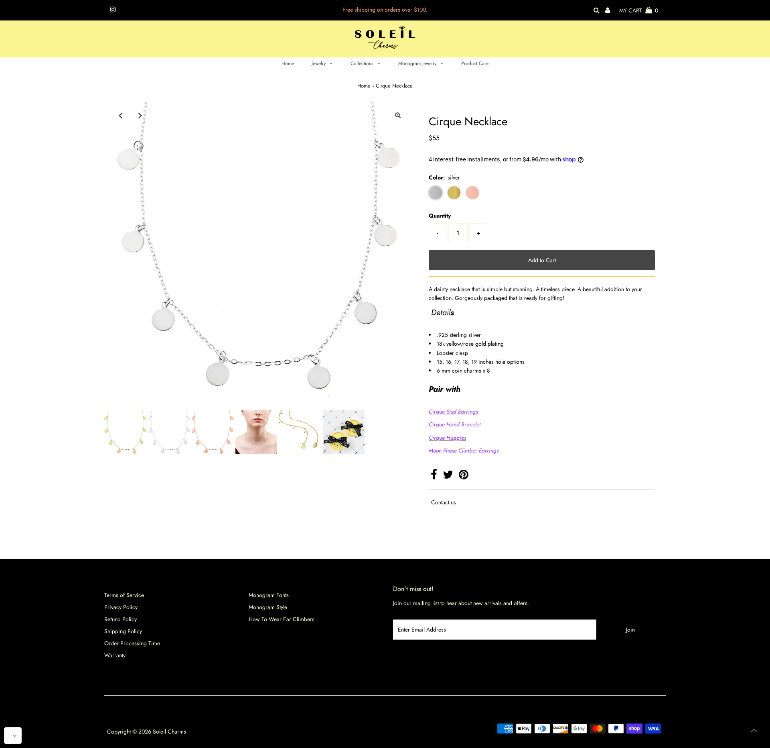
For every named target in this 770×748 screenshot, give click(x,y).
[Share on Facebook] (434, 477)
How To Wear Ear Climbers (281, 619)
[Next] (140, 115)
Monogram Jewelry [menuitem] (417, 63)
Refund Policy (120, 619)
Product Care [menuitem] (474, 63)
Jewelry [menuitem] (319, 63)
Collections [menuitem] (362, 63)
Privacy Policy (121, 607)
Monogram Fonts (269, 595)
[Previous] (120, 115)
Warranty (115, 655)
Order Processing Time (132, 643)
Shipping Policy (123, 631)
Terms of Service (124, 595)
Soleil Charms (169, 732)
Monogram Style (268, 607)
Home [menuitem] (288, 63)
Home (364, 86)
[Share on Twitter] (448, 477)
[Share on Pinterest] (463, 477)
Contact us (443, 502)
